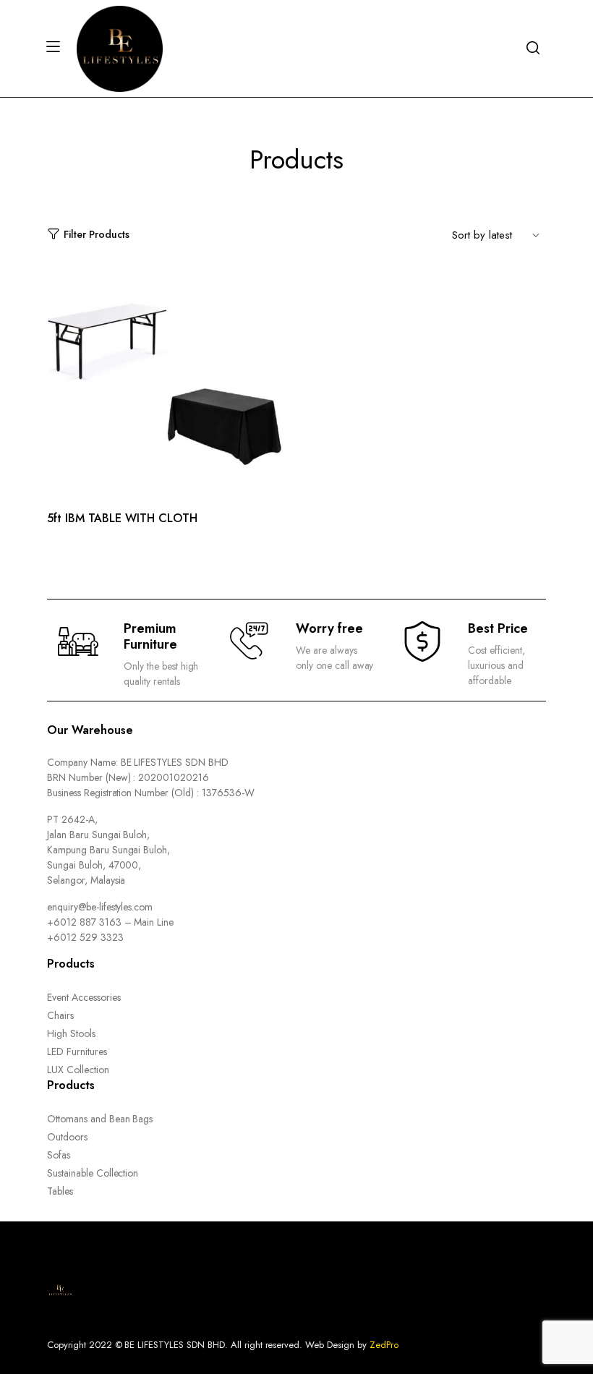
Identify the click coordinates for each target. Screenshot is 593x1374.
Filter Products (96, 234)
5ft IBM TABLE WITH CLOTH (122, 518)
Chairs (60, 1015)
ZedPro (384, 1345)
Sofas (58, 1155)
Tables (60, 1191)
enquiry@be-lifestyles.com (100, 907)
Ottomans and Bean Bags (100, 1118)
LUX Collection (78, 1069)
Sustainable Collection (92, 1173)
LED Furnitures (77, 1051)
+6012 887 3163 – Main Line (110, 922)
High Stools (71, 1033)
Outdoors (67, 1137)
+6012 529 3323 (85, 937)
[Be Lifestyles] (120, 47)
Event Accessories (84, 997)
